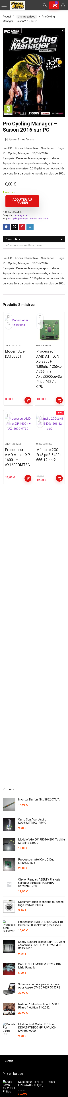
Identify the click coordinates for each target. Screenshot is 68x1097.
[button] (63, 30)
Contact (9, 1061)
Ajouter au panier (22, 201)
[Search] (44, 5)
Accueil (7, 16)
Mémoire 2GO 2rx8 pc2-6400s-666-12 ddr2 (49, 455)
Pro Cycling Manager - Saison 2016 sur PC (28, 218)
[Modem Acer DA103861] (18, 329)
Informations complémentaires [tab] (24, 245)
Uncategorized (26, 16)
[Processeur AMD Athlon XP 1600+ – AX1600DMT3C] (18, 428)
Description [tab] (13, 239)
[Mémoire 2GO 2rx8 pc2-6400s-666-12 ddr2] (49, 428)
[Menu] (4, 5)
